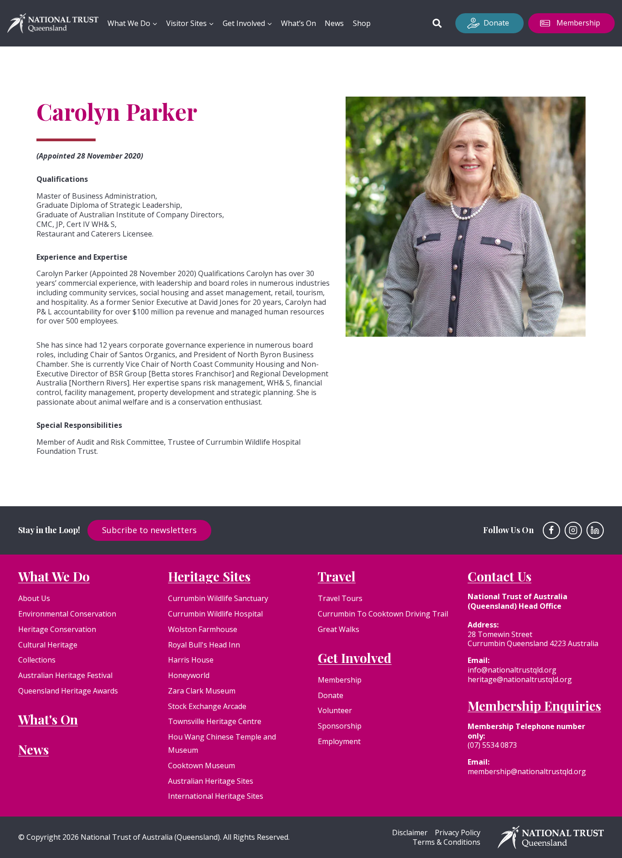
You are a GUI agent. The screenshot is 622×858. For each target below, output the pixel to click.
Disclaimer (410, 832)
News (334, 23)
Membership (578, 23)
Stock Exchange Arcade (207, 706)
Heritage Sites (209, 576)
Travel (337, 576)
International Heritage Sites (215, 796)
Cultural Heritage (47, 645)
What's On (48, 719)
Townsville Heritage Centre (214, 721)
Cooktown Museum (201, 765)
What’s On (298, 23)
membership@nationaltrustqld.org (527, 771)
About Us (34, 598)
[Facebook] (551, 530)
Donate (496, 23)
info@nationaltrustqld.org (512, 670)
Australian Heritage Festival (65, 675)
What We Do (54, 576)
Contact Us (499, 576)
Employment (339, 741)
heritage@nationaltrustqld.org (520, 679)
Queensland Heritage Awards (68, 691)
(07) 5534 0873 (492, 745)
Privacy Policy (457, 832)
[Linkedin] (595, 530)
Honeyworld (188, 675)
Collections (37, 660)
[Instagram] (573, 530)
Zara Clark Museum (201, 691)
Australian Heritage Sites (210, 781)
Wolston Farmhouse (202, 629)
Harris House (191, 660)
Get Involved (355, 657)
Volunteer (335, 710)
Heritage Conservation (57, 629)
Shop (362, 23)
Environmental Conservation (67, 614)
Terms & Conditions (446, 842)
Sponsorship (340, 726)
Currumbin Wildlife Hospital (215, 614)
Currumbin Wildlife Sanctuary (218, 598)
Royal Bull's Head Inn (204, 645)
